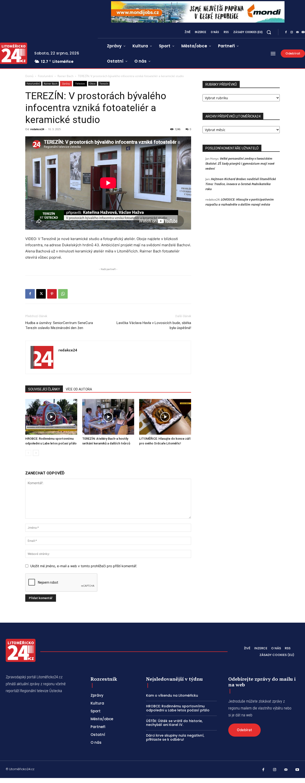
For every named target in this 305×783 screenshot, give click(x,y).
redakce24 (37, 129)
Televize (80, 83)
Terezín (104, 83)
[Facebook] (286, 32)
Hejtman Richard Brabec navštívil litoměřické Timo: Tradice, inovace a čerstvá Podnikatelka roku (240, 184)
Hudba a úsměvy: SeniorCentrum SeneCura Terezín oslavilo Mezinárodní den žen (59, 325)
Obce (93, 83)
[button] (268, 32)
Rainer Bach (65, 76)
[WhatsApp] (63, 294)
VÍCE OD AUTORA (79, 389)
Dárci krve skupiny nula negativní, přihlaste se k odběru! (175, 737)
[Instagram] (292, 32)
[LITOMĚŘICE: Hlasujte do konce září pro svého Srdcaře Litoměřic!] (165, 417)
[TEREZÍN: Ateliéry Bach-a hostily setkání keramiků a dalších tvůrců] (108, 417)
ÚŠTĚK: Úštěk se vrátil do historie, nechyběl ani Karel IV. (174, 723)
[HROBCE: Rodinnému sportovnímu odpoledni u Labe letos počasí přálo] (51, 417)
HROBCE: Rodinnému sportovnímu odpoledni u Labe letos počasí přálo (177, 708)
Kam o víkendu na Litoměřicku (172, 695)
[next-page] (36, 453)
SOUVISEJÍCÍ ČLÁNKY (44, 389)
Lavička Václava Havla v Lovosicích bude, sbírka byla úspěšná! (154, 325)
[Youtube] (297, 769)
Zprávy (66, 83)
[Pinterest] (52, 294)
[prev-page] (28, 453)
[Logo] (21, 650)
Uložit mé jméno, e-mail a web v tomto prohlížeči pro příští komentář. (83, 566)
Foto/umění (45, 76)
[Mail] (297, 32)
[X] (41, 294)
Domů (29, 76)
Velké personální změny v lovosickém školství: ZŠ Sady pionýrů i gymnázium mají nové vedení (239, 163)
